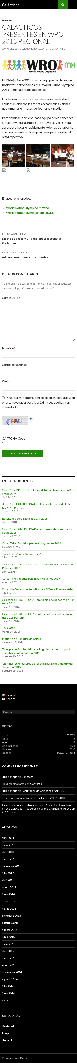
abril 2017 (8, 880)
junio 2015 (8, 936)
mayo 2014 (8, 1000)
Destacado (8, 1026)
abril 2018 (8, 852)
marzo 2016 (9, 908)
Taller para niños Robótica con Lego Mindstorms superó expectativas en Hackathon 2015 (38, 651)
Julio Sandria (28, 48)
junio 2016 (8, 894)
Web (5, 381)
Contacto (27, 776)
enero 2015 (9, 965)
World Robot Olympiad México (27, 208)
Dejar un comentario (51, 48)
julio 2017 (8, 873)
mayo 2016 (8, 901)
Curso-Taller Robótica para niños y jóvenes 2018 (31, 543)
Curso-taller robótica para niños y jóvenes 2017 (31, 578)
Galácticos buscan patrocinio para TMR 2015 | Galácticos (37, 805)
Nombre (9, 348)
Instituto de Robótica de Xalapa (21, 638)
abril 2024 (8, 837)
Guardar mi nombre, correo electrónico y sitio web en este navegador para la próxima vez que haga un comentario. (38, 402)
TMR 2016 (8, 628)
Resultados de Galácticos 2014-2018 (25, 518)
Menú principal (72, 4)
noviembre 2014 (12, 972)
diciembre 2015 (11, 915)
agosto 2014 (10, 979)
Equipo (6, 1033)
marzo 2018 (9, 859)
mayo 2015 (8, 944)
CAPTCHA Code (13, 438)
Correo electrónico (16, 364)
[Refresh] (31, 418)
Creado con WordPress (14, 1058)
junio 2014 (8, 993)
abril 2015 (8, 951)
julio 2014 (8, 986)
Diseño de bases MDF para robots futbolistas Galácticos (32, 238)
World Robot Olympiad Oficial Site (30, 212)
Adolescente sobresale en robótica (25, 255)
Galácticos (10, 5)
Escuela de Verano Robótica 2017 (22, 553)
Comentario (11, 297)
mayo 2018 (8, 844)
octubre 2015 (10, 922)
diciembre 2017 (11, 866)
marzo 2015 (9, 958)
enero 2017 (9, 887)
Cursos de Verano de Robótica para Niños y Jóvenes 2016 (37, 589)
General (7, 20)
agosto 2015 (10, 929)
